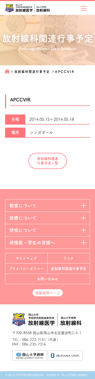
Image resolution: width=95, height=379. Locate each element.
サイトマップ (26, 258)
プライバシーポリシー (26, 268)
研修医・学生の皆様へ (32, 242)
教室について (22, 205)
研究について (22, 230)
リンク (68, 258)
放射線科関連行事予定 (32, 71)
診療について (22, 218)
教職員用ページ (47, 293)
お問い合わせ (47, 279)
